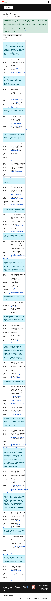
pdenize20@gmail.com (16, 411)
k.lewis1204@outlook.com (16, 229)
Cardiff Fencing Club (7, 207)
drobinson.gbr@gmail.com (16, 333)
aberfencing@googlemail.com (17, 99)
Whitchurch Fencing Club (8, 527)
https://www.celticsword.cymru (17, 292)
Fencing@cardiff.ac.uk (20, 249)
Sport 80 (28, 598)
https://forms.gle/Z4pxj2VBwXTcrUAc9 (28, 30)
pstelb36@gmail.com (20, 549)
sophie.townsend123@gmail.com (18, 338)
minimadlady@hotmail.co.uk (17, 198)
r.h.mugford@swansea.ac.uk (17, 485)
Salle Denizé (5, 404)
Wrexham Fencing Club (8, 554)
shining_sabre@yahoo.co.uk (17, 171)
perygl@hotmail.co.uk (15, 150)
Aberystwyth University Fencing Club (10, 107)
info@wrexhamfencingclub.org (17, 570)
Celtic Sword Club (6, 258)
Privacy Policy (44, 598)
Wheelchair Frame (17, 35)
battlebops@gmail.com (16, 123)
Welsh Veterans (6, 492)
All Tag (4, 35)
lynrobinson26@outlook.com (17, 520)
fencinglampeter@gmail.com (17, 154)
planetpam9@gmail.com (16, 68)
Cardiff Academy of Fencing (8, 177)
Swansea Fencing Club (7, 416)
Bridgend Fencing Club (7, 161)
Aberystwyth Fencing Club (8, 75)
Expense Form (36, 598)
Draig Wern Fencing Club (8, 313)
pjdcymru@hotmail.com (16, 396)
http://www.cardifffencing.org (17, 231)
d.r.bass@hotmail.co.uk (16, 70)
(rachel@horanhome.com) (16, 574)
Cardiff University (6, 232)
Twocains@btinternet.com (16, 306)
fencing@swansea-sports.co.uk (17, 481)
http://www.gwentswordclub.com (17, 377)
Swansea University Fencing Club (10, 447)
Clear (4, 39)
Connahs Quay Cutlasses (8, 293)
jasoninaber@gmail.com (16, 102)
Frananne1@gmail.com (16, 194)
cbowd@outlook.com (15, 283)
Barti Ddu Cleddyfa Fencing (8, 132)
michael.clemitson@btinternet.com (18, 546)
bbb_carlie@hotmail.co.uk (16, 372)
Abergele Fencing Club (7, 41)
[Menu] (48, 2)
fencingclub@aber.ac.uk (16, 126)
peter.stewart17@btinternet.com (18, 225)
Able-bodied (9, 35)
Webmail (21, 598)
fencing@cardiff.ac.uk (15, 254)
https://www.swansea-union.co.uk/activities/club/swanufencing (19, 489)
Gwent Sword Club (6, 343)
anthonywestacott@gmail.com (17, 437)
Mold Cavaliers (6, 379)
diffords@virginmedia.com (16, 374)
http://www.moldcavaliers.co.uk (17, 403)
